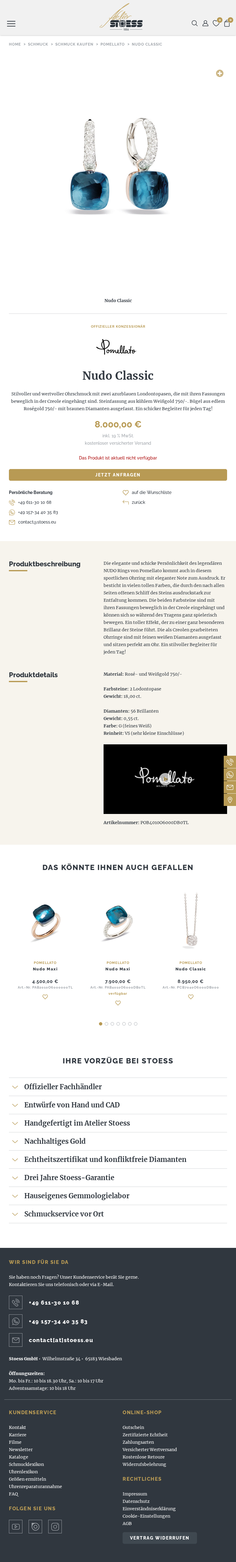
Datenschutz (136, 1501)
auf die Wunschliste (151, 492)
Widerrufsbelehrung (144, 1464)
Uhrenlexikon (23, 1472)
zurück (138, 502)
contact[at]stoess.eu (61, 1340)
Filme (15, 1442)
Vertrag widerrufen (160, 1538)
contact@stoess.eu (37, 522)
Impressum (135, 1494)
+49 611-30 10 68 (34, 502)
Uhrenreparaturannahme (35, 1486)
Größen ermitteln (27, 1479)
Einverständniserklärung (149, 1508)
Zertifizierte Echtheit (145, 1435)
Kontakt (17, 1427)
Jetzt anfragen (118, 474)
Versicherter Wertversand (150, 1449)
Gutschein (133, 1427)
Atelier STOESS (121, 16)
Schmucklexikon (26, 1464)
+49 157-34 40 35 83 (38, 512)
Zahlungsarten (138, 1442)
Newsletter (21, 1449)
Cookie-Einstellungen (146, 1516)
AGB (127, 1523)
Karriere (17, 1435)
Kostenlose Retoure (144, 1457)
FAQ (13, 1494)
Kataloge (18, 1457)
